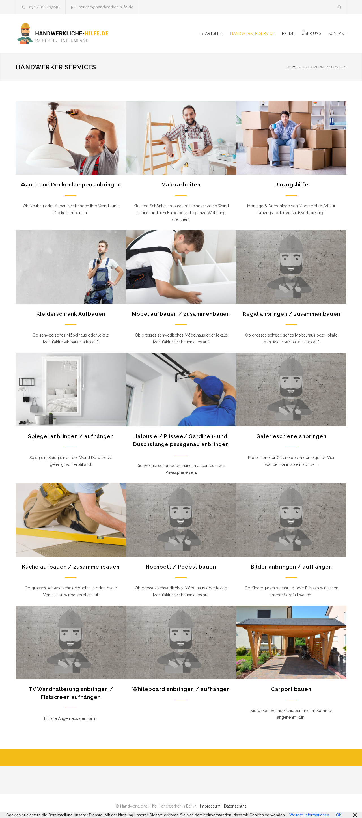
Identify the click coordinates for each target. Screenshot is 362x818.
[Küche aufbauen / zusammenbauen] (71, 520)
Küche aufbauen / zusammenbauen (71, 567)
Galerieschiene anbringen (291, 436)
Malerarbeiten (181, 185)
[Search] (339, 7)
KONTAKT (337, 33)
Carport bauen (291, 689)
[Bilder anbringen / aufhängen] (291, 520)
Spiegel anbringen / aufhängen (71, 436)
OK (339, 815)
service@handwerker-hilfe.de (106, 7)
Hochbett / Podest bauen (181, 567)
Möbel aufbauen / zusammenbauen (181, 314)
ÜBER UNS (311, 33)
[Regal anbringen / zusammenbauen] (291, 267)
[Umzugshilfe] (291, 138)
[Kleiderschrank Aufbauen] (71, 267)
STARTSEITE (212, 33)
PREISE (288, 33)
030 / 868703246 (44, 7)
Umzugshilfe (291, 185)
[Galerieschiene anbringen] (291, 389)
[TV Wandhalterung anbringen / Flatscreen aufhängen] (71, 642)
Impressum (210, 806)
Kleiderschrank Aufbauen (70, 314)
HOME (292, 67)
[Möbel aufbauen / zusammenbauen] (181, 267)
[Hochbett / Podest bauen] (181, 520)
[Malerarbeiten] (181, 138)
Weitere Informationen (309, 815)
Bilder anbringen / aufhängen (291, 567)
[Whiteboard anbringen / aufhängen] (181, 642)
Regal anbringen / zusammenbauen (291, 314)
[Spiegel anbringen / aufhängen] (71, 389)
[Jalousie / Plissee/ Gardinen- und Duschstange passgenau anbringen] (181, 389)
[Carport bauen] (291, 642)
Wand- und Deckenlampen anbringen (70, 185)
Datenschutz (235, 806)
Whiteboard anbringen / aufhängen (181, 689)
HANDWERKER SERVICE (252, 33)
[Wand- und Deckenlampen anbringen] (71, 138)
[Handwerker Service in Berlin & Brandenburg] (68, 33)
